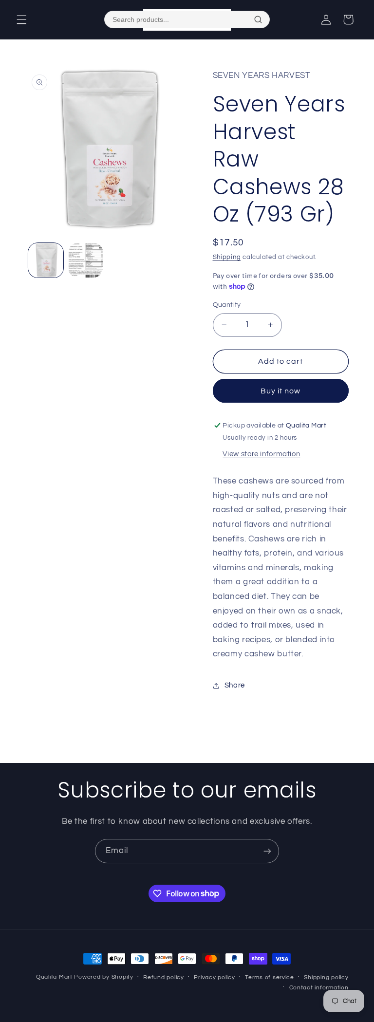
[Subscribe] (267, 851)
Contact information (319, 987)
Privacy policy (214, 977)
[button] (21, 19)
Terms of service (269, 977)
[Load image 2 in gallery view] (85, 260)
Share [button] (234, 685)
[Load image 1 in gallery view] (45, 260)
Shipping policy (326, 977)
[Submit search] (258, 19)
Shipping (227, 257)
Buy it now (281, 391)
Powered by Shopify (103, 977)
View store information (261, 454)
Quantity (227, 304)
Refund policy (163, 977)
